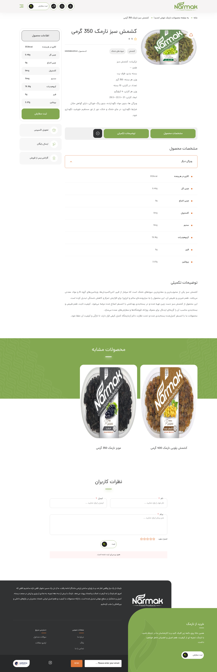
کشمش (132, 51)
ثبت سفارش (40, 114)
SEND (76, 663)
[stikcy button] (97, 133)
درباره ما (80, 637)
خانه (195, 18)
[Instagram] (50, 663)
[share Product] (191, 35)
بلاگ (82, 643)
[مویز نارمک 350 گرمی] (108, 403)
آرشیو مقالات (40, 643)
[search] (62, 6)
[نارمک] (185, 6)
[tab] (173, 133)
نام (161, 498)
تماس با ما (79, 648)
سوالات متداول (40, 637)
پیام (160, 514)
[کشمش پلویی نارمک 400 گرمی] (168, 403)
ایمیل (99, 498)
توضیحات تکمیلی (126, 133)
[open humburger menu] (22, 6)
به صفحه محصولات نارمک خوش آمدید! (171, 18)
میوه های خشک (117, 51)
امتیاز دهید (162, 539)
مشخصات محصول (173, 133)
